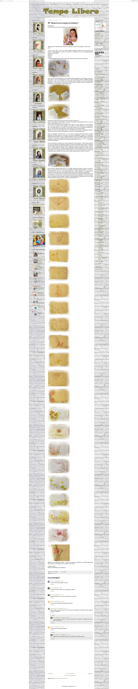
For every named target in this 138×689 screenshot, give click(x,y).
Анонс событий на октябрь (101, 200)
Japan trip (40, 299)
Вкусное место (99, 79)
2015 (98, 186)
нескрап (98, 124)
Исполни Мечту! (36, 285)
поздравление (99, 141)
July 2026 (39, 252)
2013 (98, 189)
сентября (100, 198)
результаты (98, 149)
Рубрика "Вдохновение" (99, 151)
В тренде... (98, 78)
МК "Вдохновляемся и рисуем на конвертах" (102, 239)
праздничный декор (100, 144)
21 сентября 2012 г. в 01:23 (62, 608)
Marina (51, 626)
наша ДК (98, 123)
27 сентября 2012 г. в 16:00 (58, 626)
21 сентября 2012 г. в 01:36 (65, 617)
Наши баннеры (99, 40)
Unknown (52, 601)
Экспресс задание (99, 176)
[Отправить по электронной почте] (61, 571)
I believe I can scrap (37, 272)
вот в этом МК (84, 139)
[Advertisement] (70, 664)
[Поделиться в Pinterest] (65, 571)
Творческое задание (100, 170)
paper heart (35, 311)
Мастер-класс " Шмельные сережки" (101, 222)
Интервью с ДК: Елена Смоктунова (101, 235)
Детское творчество (100, 93)
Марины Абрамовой (65, 123)
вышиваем (98, 81)
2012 (98, 191)
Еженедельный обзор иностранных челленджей (101, 231)
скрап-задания (99, 165)
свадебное (98, 157)
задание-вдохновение (100, 101)
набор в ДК (98, 121)
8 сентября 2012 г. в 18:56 (57, 587)
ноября (99, 194)
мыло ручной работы (100, 119)
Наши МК (98, 39)
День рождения (99, 92)
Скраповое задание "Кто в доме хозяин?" (101, 226)
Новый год (98, 130)
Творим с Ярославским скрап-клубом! (40, 287)
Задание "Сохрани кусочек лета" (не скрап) (101, 258)
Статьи (97, 168)
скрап (97, 161)
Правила (98, 37)
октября (99, 196)
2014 (98, 188)
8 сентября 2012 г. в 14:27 (59, 581)
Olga (51, 587)
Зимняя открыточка (40, 313)
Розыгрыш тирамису (100, 255)
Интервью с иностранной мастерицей (99, 107)
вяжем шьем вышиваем (98, 84)
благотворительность (100, 74)
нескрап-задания (99, 126)
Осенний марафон (100, 136)
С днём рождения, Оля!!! (101, 252)
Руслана (52, 581)
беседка (97, 72)
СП (97, 167)
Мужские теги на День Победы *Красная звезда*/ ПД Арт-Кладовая (41, 261)
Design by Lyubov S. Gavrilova (37, 279)
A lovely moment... (36, 265)
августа (99, 261)
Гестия (51, 594)
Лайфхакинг (98, 113)
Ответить (52, 584)
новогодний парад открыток (100, 128)
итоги (97, 110)
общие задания (99, 133)
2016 (98, 184)
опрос (97, 135)
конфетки (98, 111)
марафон (98, 114)
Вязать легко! (99, 86)
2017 (98, 182)
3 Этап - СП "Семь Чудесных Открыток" (41, 294)
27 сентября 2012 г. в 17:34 (65, 634)
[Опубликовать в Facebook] (64, 571)
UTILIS (34, 252)
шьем (97, 174)
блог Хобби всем (99, 76)
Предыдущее (90, 673)
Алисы (78, 27)
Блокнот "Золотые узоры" (41, 307)
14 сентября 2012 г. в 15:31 (59, 601)
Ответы (53, 615)
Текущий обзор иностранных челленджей (101, 208)
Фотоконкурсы (99, 173)
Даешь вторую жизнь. (100, 89)
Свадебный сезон (99, 158)
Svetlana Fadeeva (53, 608)
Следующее (50, 673)
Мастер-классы (54, 573)
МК (97, 117)
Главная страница (70, 673)
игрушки (98, 103)
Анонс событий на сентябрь (101, 203)
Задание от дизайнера (100, 98)
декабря (99, 193)
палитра (98, 138)
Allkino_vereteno (36, 305)
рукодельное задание (100, 155)
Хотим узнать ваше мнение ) (101, 205)
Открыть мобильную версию (70, 675)
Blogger (74, 686)
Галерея (98, 88)
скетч (97, 160)
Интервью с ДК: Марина (101, 212)
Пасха (97, 139)
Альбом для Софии (40, 281)
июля (99, 263)
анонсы (97, 71)
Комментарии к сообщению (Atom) (61, 678)
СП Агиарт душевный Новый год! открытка (40, 268)
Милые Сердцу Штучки (38, 292)
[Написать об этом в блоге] (62, 571)
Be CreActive (35, 298)
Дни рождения (99, 96)
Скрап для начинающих (99, 164)
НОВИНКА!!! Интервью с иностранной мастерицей (100, 249)
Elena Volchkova (56, 617)
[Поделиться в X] (63, 571)
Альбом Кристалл (40, 273)
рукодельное (98, 153)
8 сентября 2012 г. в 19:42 (58, 594)
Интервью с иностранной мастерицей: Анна (101, 219)
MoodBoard (98, 177)
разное (97, 148)
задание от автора (99, 97)
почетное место (99, 142)
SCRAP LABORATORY (38, 258)
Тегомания (98, 171)
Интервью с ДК (99, 105)
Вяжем (97, 82)
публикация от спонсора (99, 146)
